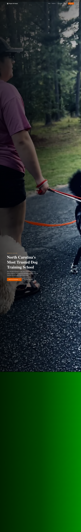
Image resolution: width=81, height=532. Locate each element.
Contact (65, 3)
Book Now (71, 3)
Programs (53, 3)
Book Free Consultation (13, 279)
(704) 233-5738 (77, 0)
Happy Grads (60, 3)
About (49, 3)
